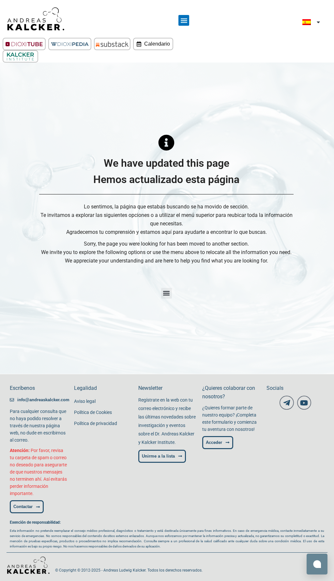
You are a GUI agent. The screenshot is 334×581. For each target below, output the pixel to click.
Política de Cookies (93, 412)
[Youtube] (304, 403)
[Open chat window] (317, 564)
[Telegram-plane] (287, 403)
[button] (183, 20)
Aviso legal (85, 401)
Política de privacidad (95, 423)
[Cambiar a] (311, 22)
